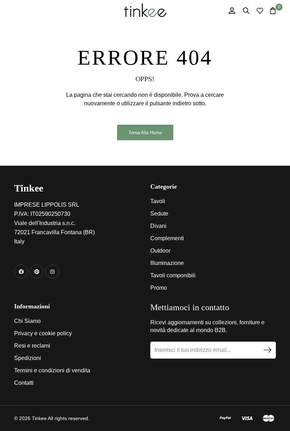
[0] (273, 10)
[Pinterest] (37, 271)
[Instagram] (52, 271)
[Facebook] (21, 271)
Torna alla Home (145, 132)
